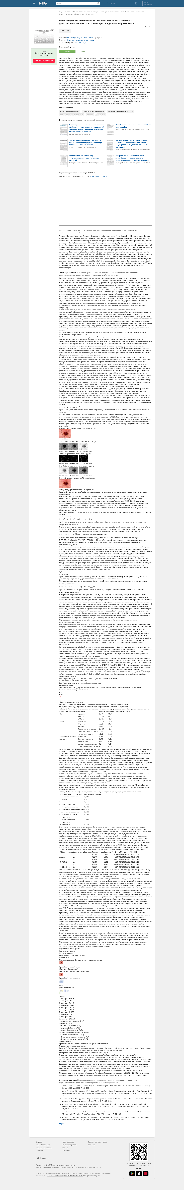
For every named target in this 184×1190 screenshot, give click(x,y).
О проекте (39, 1142)
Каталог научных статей (97, 1142)
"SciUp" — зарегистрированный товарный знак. (65, 1176)
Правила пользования (44, 1148)
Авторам (65, 1148)
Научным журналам (69, 1145)
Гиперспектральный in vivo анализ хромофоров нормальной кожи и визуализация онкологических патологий (132, 158)
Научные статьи (65, 12)
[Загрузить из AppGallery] (146, 1173)
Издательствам (68, 1142)
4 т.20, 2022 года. (80, 42)
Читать (67, 51)
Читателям (66, 1151)
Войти (146, 2)
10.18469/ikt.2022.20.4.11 (98, 176)
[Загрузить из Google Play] (132, 1173)
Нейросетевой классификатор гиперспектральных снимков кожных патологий (84, 158)
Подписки (111, 3)
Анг (150, 26)
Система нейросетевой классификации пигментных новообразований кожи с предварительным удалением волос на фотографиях (132, 143)
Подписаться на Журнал (44, 61)
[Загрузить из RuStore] (139, 1173)
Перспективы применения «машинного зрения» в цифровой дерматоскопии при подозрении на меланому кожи (85, 142)
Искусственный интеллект (85, 14)
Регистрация (148, 4)
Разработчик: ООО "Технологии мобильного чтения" (55, 1165)
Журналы (91, 1145)
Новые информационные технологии (80, 40)
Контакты (39, 1151)
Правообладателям (43, 1145)
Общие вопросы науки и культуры (86, 12)
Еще (61, 1123)
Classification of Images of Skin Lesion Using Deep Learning (133, 126)
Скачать (82, 51)
